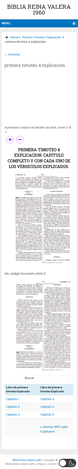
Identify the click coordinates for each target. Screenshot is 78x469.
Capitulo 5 (47, 406)
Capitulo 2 (13, 406)
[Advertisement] (39, 98)
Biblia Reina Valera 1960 (39, 9)
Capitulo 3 (13, 414)
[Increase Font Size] (10, 139)
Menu (6, 23)
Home (14, 37)
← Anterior (12, 54)
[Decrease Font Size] (19, 139)
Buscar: (29, 378)
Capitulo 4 (47, 399)
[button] (67, 463)
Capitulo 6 (47, 414)
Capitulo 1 (12, 399)
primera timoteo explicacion (41, 37)
